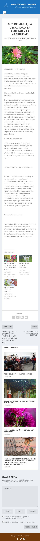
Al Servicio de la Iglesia (22, 38)
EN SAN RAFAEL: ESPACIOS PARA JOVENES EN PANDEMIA (19, 402)
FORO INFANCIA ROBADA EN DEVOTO (18, 374)
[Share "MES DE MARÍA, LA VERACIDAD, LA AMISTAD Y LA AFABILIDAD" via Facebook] (14, 317)
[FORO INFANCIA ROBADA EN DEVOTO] (20, 361)
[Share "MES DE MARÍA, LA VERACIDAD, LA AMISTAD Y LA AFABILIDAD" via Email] (26, 317)
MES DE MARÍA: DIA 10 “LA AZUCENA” (24, 265)
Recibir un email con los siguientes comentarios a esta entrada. (15, 517)
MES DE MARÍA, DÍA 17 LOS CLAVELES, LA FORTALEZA (19, 431)
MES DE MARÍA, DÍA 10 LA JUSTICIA (9, 289)
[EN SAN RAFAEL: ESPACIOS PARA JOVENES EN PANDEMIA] (20, 388)
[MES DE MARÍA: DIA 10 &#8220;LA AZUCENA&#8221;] (25, 258)
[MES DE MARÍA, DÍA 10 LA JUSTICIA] (10, 282)
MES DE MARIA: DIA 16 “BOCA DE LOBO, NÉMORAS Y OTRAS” (10, 266)
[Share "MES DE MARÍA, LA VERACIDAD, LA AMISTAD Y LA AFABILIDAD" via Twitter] (18, 317)
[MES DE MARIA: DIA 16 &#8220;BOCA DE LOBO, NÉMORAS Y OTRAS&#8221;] (10, 258)
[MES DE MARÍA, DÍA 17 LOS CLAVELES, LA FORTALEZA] (20, 417)
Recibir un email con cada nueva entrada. (20, 522)
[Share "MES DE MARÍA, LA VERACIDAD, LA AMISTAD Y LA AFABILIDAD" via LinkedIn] (22, 317)
